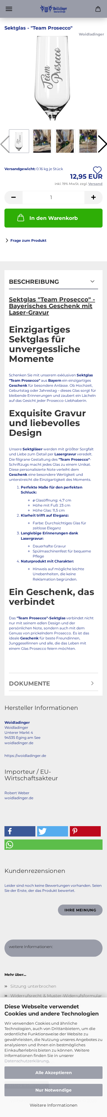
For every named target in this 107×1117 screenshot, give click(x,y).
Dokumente (29, 683)
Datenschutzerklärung (26, 1060)
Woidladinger (91, 34)
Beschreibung (34, 281)
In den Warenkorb (53, 218)
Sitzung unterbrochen (33, 986)
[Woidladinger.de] (53, 9)
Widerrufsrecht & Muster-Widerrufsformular (56, 995)
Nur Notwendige (53, 1090)
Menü (9, 9)
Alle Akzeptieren (53, 1072)
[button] (13, 197)
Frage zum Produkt (28, 240)
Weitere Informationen (53, 1105)
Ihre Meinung (80, 910)
